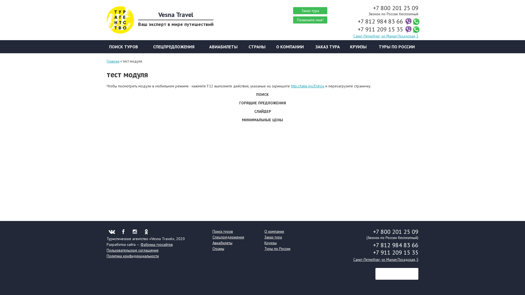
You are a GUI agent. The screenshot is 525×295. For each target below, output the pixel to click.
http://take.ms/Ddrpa (307, 86)
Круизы (358, 46)
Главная (113, 61)
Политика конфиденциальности (133, 255)
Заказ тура (310, 10)
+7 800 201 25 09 (395, 8)
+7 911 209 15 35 (381, 29)
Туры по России (397, 46)
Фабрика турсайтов (157, 244)
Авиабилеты (223, 46)
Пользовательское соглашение (133, 250)
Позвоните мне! (310, 19)
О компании (290, 46)
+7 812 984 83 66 (381, 21)
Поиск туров (123, 46)
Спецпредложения (173, 46)
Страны (257, 46)
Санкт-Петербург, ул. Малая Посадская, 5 (385, 36)
